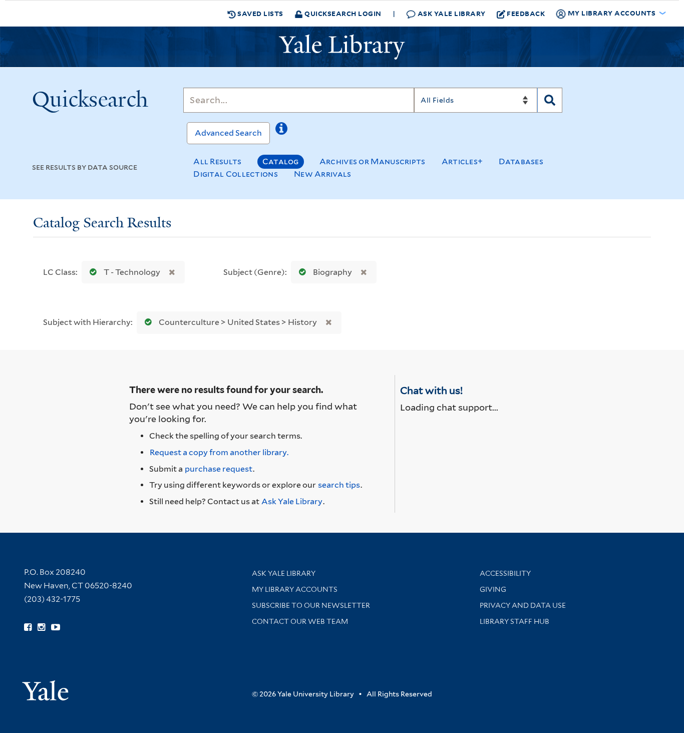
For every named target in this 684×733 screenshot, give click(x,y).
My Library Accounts (294, 589)
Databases (521, 161)
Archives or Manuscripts (372, 161)
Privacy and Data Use (523, 605)
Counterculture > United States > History (237, 322)
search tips (339, 485)
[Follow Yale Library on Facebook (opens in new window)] (28, 627)
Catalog (280, 161)
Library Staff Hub (514, 621)
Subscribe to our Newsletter (311, 605)
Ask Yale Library (451, 13)
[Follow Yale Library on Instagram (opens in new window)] (41, 627)
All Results (217, 161)
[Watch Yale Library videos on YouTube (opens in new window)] (55, 627)
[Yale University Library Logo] (342, 47)
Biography (332, 272)
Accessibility (505, 573)
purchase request (218, 469)
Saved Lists (259, 13)
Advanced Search (228, 133)
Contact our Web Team (300, 621)
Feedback (526, 13)
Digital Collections (235, 174)
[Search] (549, 100)
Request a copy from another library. (219, 452)
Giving (493, 589)
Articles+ (462, 161)
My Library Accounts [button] (611, 13)
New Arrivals (323, 174)
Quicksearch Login (342, 13)
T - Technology (132, 272)
